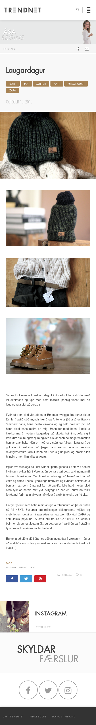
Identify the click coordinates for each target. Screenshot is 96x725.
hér (42, 419)
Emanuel (23, 567)
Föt (26, 83)
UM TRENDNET (13, 716)
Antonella (11, 567)
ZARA (12, 90)
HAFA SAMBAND (63, 716)
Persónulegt (76, 83)
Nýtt (57, 83)
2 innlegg (67, 575)
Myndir (41, 83)
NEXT (33, 567)
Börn (12, 83)
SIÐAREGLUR (38, 716)
